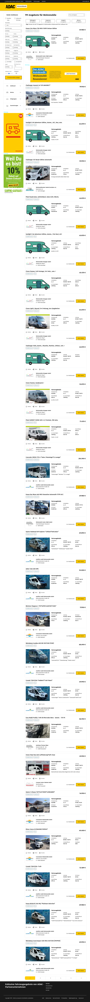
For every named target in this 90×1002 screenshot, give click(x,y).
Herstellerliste (49, 985)
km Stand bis (17, 45)
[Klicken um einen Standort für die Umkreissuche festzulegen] (16, 74)
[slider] (9, 73)
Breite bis (16, 56)
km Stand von (8, 45)
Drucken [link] (43, 52)
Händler (44, 1)
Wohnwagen (37, 1)
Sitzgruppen (13, 99)
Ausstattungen (14, 105)
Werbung (27, 65)
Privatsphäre (64, 998)
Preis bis (16, 39)
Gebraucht (36, 31)
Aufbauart (13, 86)
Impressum (81, 998)
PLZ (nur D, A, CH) (17, 65)
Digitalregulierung (73, 998)
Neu (35, 125)
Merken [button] (29, 52)
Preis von (7, 39)
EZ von (6, 34)
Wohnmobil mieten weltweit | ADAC (14, 1)
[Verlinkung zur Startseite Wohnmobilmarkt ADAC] (9, 6)
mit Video (9, 61)
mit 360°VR (18, 61)
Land (6, 64)
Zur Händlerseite (70, 58)
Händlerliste (48, 988)
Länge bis (16, 50)
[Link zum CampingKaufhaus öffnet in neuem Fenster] (13, 174)
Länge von (7, 50)
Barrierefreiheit (56, 998)
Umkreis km (8, 71)
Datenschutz (48, 998)
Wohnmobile (28, 1)
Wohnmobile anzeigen (13, 77)
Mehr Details (81, 58)
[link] (45, 28)
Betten (12, 92)
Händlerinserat (29, 31)
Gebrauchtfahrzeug (18, 19)
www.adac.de (85, 1)
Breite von (7, 56)
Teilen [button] (36, 52)
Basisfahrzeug (8, 28)
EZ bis (15, 34)
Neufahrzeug (9, 19)
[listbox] (77, 15)
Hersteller (7, 22)
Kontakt (47, 990)
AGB (43, 998)
